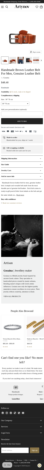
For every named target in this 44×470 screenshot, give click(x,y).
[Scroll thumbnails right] (41, 60)
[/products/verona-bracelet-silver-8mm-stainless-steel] (12, 326)
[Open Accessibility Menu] (39, 465)
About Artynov (9, 460)
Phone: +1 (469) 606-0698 (22, 463)
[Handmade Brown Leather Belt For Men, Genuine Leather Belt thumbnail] (4, 60)
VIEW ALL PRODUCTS (12, 296)
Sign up (34, 450)
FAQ (25, 460)
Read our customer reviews (12, 203)
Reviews (19, 460)
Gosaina (6, 78)
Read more (20, 195)
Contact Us (33, 460)
